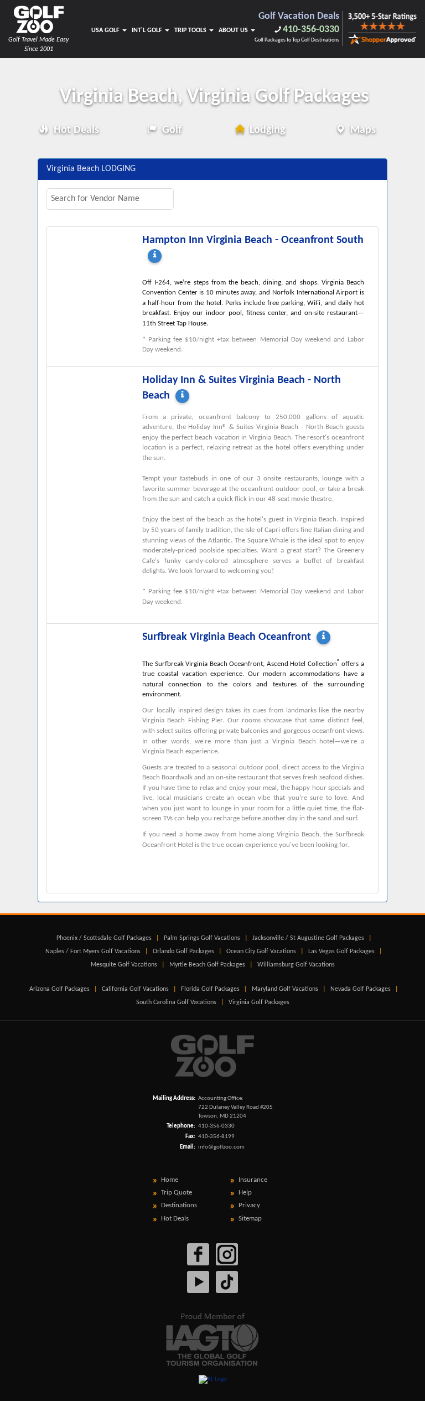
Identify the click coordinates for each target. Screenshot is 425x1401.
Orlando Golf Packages (183, 951)
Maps (362, 130)
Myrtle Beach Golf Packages (207, 964)
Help (245, 1192)
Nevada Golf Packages (360, 989)
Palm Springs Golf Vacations (202, 938)
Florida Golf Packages (210, 989)
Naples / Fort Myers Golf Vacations (93, 951)
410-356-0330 (311, 29)
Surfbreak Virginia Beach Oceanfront (226, 637)
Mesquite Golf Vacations (124, 964)
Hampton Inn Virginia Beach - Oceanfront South (253, 240)
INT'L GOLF (148, 30)
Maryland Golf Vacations (285, 989)
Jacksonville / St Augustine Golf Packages (308, 938)
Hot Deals (75, 130)
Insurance (253, 1179)
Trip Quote (176, 1192)
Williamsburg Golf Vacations (296, 964)
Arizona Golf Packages (59, 989)
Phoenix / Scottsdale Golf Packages (104, 938)
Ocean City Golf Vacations (261, 951)
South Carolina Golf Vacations (176, 1002)
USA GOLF (106, 30)
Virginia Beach (214, 97)
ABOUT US (234, 30)
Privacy (249, 1205)
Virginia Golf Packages (259, 1002)
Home (169, 1179)
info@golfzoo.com (221, 1147)
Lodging (266, 130)
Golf (170, 130)
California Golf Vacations (135, 989)
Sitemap (250, 1218)
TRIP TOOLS (191, 30)
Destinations (179, 1205)
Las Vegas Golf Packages (341, 951)
